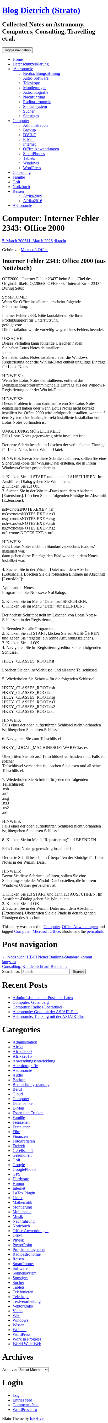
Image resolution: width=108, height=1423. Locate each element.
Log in (18, 1395)
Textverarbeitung (27, 1301)
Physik (18, 1240)
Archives (9, 1369)
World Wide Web (27, 1344)
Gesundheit (22, 1155)
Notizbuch (21, 186)
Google (19, 1164)
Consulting (22, 172)
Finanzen (20, 1136)
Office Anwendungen (41, 149)
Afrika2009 (32, 196)
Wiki (16, 1315)
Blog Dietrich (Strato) (41, 10)
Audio (18, 1075)
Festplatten (21, 1127)
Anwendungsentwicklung (34, 1061)
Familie (19, 177)
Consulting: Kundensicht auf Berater (35, 966)
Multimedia (22, 1212)
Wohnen (19, 1329)
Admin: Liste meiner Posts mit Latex (43, 997)
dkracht (60, 241)
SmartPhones (34, 153)
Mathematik (22, 1202)
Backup (29, 130)
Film (16, 1131)
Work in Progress (27, 1339)
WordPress (32, 168)
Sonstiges (31, 116)
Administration (35, 125)
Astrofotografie (35, 92)
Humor (18, 1183)
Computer (21, 120)
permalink (95, 931)
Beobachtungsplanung (41, 73)
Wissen (18, 1325)
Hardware (21, 1179)
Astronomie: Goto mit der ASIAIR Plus (45, 1012)
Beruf (17, 1089)
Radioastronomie (37, 102)
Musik (18, 1216)
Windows (31, 163)
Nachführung (34, 97)
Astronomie (23, 69)
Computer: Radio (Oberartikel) (38, 1007)
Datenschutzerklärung (31, 64)
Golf (16, 182)
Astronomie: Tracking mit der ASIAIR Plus (48, 1016)
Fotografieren (24, 1141)
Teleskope (31, 83)
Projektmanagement (29, 1249)
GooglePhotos (24, 1169)
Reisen (18, 191)
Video (18, 1311)
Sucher (29, 111)
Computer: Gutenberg (31, 1002)
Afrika (18, 1047)
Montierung (22, 1207)
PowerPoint (22, 1245)
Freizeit (19, 1146)
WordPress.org (25, 1409)
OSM (17, 1235)
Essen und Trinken (28, 1113)
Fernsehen (21, 1122)
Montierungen (34, 87)
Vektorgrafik (23, 1306)
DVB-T (29, 135)
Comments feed (26, 1405)
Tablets (29, 158)
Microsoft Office (34, 249)
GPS (16, 1174)
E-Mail (29, 139)
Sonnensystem (35, 106)
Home (18, 59)
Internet (29, 144)
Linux (18, 1197)
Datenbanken (24, 1103)
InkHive (37, 1418)
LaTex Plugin (24, 1193)
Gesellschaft (23, 1150)
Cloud (18, 1094)
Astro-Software (35, 78)
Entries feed (22, 1400)
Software (20, 1268)
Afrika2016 (32, 200)
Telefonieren (23, 1292)
